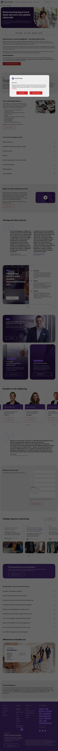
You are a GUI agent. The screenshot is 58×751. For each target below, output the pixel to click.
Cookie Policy (14, 88)
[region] (29, 86)
